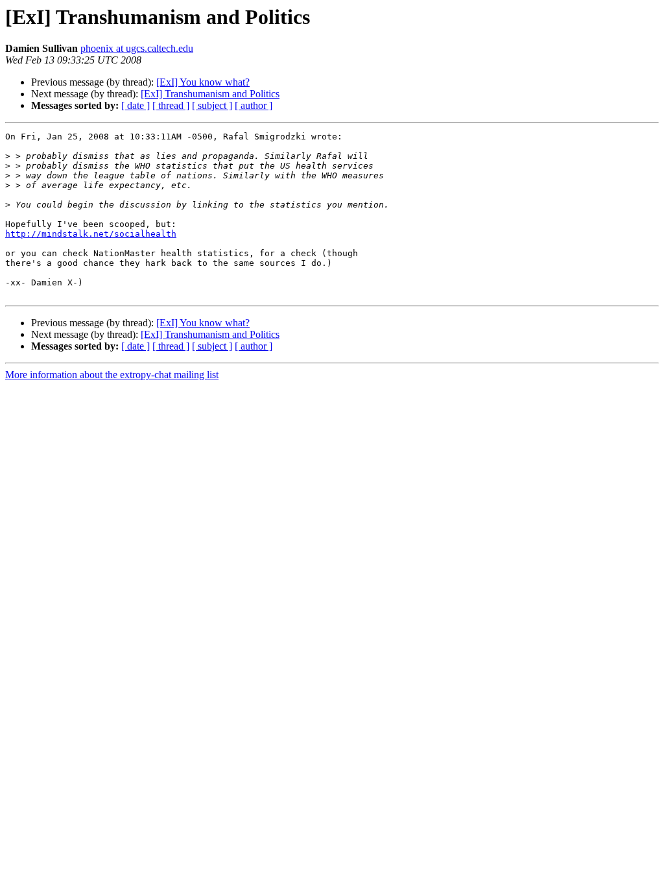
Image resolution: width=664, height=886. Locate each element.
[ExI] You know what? (203, 82)
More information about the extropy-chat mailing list (112, 374)
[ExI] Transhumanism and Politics (210, 93)
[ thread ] (170, 105)
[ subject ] (212, 105)
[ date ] (135, 105)
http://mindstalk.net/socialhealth (90, 234)
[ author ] (253, 105)
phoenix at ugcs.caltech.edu (136, 48)
